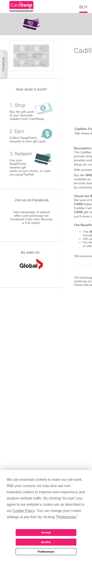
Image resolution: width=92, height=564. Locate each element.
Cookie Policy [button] (24, 511)
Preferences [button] (66, 517)
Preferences (46, 551)
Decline (46, 542)
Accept (46, 532)
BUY (83, 7)
